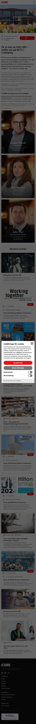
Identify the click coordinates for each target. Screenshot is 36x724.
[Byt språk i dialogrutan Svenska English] (31, 343)
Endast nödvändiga (18, 368)
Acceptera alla (18, 363)
